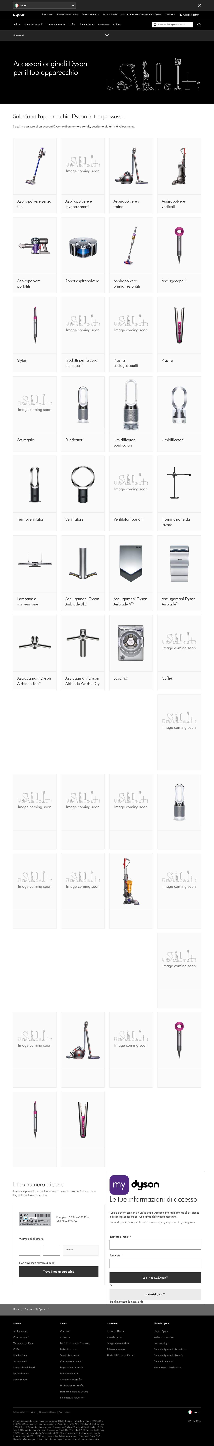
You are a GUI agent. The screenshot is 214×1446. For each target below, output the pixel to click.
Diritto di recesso (68, 1349)
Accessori (18, 35)
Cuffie (72, 24)
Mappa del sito (20, 1379)
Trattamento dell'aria (23, 1343)
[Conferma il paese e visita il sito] (199, 5)
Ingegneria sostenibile (118, 1343)
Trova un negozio (90, 14)
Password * (116, 1255)
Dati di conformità (69, 1373)
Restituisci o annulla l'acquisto (74, 1343)
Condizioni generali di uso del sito (170, 1349)
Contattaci (170, 14)
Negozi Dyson (161, 1331)
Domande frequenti (163, 1361)
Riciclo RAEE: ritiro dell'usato (120, 1355)
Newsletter (47, 14)
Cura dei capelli (33, 24)
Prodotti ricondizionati (67, 14)
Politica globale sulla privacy (24, 1412)
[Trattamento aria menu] (66, 24)
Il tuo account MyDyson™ (72, 1397)
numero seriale (80, 126)
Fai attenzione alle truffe (71, 1385)
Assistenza (103, 24)
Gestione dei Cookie (47, 1412)
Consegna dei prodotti (71, 1361)
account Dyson (52, 126)
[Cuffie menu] (77, 24)
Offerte (117, 24)
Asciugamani (20, 1361)
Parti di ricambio (21, 1373)
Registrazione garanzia (71, 1367)
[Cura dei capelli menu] (44, 24)
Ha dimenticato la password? (126, 1301)
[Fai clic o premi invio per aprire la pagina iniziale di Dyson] (19, 15)
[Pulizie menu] (22, 24)
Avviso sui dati (64, 1412)
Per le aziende (110, 14)
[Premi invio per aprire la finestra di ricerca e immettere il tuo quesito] (172, 24)
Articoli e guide (114, 1337)
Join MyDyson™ (155, 1294)
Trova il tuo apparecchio (58, 1272)
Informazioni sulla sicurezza (167, 1367)
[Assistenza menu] (111, 24)
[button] (194, 1412)
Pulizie (17, 24)
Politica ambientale (116, 1349)
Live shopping (161, 1343)
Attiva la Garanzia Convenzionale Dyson (141, 14)
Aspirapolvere (20, 1331)
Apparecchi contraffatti (71, 1379)
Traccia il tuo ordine (69, 1355)
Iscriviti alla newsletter (164, 1337)
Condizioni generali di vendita (168, 1355)
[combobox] (44, 5)
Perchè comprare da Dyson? (74, 1391)
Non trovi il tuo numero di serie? (37, 1262)
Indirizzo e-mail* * (120, 1236)
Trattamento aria (55, 24)
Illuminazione (86, 24)
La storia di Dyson (116, 1331)
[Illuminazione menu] (95, 24)
